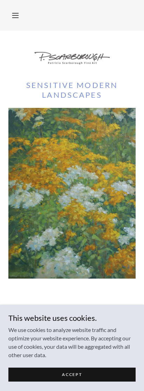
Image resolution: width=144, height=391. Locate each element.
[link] (72, 58)
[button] (15, 15)
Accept (72, 374)
